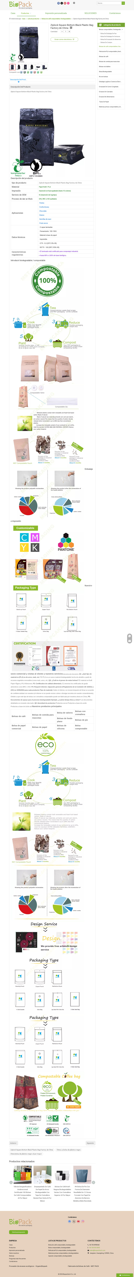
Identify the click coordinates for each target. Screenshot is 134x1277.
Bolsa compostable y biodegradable (59, 1247)
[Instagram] (68, 3)
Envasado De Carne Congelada (108, 86)
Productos (12, 1247)
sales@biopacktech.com (97, 1250)
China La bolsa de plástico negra (68, 1150)
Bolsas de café (103, 56)
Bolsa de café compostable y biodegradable (61, 1245)
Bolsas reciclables (104, 66)
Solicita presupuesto (18, 1232)
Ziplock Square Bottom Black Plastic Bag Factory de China (31, 1150)
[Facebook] (58, 3)
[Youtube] (65, 3)
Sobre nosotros (14, 1253)
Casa (10, 1245)
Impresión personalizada (16, 1250)
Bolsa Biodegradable (105, 71)
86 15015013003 (94, 1247)
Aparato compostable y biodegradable (60, 1256)
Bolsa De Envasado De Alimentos (111, 39)
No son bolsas (103, 76)
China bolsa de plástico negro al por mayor (26, 1154)
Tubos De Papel (104, 102)
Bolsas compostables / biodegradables (111, 29)
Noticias (11, 1256)
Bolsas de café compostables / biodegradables (112, 46)
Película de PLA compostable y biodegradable (112, 51)
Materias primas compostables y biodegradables (112, 107)
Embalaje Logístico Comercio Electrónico (111, 81)
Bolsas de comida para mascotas (109, 61)
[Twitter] (62, 3)
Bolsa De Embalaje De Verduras (110, 36)
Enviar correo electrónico (63, 39)
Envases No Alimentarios (106, 97)
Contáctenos (13, 1261)
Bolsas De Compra (106, 42)
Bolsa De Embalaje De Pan (109, 33)
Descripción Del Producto (18, 80)
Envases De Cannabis (106, 91)
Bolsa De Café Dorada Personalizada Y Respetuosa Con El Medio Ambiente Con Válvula (82, 1192)
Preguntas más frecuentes (17, 1258)
